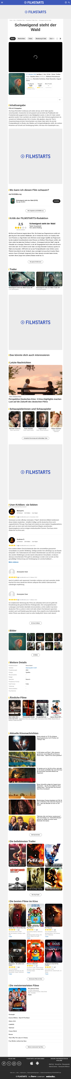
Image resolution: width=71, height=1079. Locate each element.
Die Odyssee (48, 927)
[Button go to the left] (57, 39)
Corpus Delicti (13, 1031)
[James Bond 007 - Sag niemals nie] (56, 708)
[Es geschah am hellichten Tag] (42, 708)
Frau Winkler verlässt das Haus (17, 1041)
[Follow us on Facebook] (4, 1063)
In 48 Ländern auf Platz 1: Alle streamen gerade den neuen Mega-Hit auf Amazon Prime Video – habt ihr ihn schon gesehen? (49, 754)
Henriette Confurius (39, 79)
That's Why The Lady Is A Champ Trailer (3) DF (17, 865)
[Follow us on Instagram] (14, 1063)
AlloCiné (51, 1064)
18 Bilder (35, 655)
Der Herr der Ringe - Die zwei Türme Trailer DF (35, 889)
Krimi (53, 74)
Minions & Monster (32, 963)
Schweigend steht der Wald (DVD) (27, 200)
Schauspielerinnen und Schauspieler (30, 409)
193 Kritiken (27, 541)
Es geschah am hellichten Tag (46, 717)
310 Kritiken (27, 513)
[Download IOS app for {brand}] (32, 1063)
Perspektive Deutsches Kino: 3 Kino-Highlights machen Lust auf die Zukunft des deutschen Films (35, 400)
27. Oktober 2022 (31, 74)
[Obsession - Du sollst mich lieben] (17, 951)
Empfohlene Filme (21, 20)
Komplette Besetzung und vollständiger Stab (35, 438)
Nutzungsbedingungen (33, 1072)
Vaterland (11, 1027)
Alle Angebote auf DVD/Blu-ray (35, 210)
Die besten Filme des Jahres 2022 (28, 718)
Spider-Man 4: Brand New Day (17, 927)
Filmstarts (40, 83)
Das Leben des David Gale (17, 717)
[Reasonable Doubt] (29, 708)
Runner (11, 1034)
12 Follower (20, 541)
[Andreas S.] (12, 540)
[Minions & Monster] (35, 951)
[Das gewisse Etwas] (17, 999)
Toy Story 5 (30, 927)
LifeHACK (11, 1024)
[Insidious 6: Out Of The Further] (53, 951)
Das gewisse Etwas (33, 988)
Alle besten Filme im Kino (35, 979)
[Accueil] (34, 2)
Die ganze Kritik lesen (35, 261)
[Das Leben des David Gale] (15, 708)
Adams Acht (12, 1021)
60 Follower (20, 513)
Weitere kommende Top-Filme (35, 1047)
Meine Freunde (48, 83)
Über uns (12, 1072)
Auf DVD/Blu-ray (15, 194)
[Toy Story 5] (35, 915)
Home (11, 20)
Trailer (13, 269)
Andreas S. (21, 539)
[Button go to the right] (60, 39)
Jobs (17, 1072)
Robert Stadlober (56, 428)
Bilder (13, 630)
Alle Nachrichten (35, 834)
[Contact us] (19, 1063)
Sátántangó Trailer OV (17, 889)
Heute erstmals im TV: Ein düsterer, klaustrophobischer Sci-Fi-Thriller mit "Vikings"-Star (47, 738)
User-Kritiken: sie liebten (24, 504)
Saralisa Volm (34, 76)
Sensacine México (64, 1066)
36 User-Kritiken (35, 623)
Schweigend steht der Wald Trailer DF (48, 287)
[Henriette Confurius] (15, 419)
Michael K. (20, 511)
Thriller (58, 74)
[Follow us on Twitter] (9, 1063)
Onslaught (12, 1014)
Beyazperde (66, 1064)
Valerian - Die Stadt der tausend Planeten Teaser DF (53, 865)
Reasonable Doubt (29, 717)
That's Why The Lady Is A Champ (18, 1037)
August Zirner (42, 428)
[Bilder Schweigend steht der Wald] (17, 641)
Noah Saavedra (51, 79)
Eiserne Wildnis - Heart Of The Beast (19, 1018)
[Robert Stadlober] (56, 419)
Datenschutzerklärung (46, 1072)
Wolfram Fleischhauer (53, 76)
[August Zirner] (42, 419)
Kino (15, 20)
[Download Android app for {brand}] (38, 1063)
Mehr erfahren (13, 562)
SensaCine (58, 1064)
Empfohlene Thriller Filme (31, 20)
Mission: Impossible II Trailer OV (35, 865)
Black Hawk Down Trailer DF (53, 889)
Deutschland (29, 665)
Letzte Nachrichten (20, 362)
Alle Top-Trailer (35, 894)
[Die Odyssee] (53, 915)
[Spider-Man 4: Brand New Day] (17, 915)
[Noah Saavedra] (29, 419)
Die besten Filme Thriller (44, 718)
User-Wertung (31, 83)
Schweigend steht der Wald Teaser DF (21, 287)
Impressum (23, 1072)
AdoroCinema (53, 1066)
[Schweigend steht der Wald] (17, 84)
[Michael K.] (12, 511)
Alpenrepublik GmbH (31, 668)
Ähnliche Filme (18, 697)
